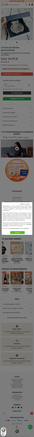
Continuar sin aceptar (25, 204)
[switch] (3, 435)
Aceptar (17, 232)
